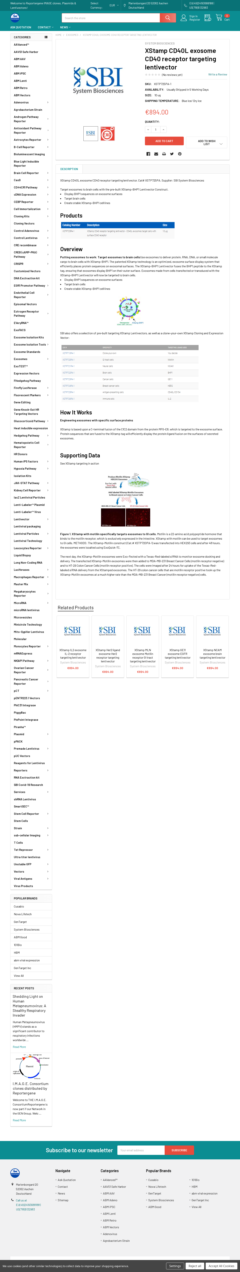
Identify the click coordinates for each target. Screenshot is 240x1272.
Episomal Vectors (25, 304)
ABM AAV (20, 59)
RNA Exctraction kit (27, 777)
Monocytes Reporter (27, 646)
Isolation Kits (22, 475)
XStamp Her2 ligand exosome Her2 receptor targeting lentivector (108, 655)
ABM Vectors (22, 95)
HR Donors (20, 454)
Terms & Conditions (38, 1258)
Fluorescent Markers (27, 395)
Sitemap (63, 1200)
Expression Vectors (26, 373)
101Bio (18, 945)
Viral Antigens (23, 878)
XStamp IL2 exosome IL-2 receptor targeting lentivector (72, 653)
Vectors (19, 871)
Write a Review (217, 74)
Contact (44, 27)
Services (19, 792)
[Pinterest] (179, 154)
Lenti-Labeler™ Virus (27, 512)
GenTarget (20, 921)
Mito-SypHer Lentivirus (29, 631)
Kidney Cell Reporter (27, 490)
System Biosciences (27, 929)
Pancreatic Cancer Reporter (26, 681)
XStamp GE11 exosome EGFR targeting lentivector (177, 653)
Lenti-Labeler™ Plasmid (29, 504)
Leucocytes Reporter (28, 548)
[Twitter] (172, 154)
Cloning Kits (21, 216)
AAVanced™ (21, 44)
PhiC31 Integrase (25, 705)
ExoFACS (20, 330)
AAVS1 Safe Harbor (26, 51)
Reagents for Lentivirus (29, 763)
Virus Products (23, 886)
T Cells (18, 842)
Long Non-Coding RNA (28, 562)
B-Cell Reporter (24, 147)
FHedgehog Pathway (27, 380)
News (64, 27)
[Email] (156, 154)
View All (19, 975)
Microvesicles (23, 617)
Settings (175, 1266)
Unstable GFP (22, 864)
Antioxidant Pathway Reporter (27, 130)
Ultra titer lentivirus (27, 857)
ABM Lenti (20, 80)
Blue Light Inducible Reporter (26, 163)
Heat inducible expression (31, 428)
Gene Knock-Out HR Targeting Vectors (26, 412)
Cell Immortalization (27, 209)
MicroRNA (20, 603)
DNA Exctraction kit (27, 278)
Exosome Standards (27, 351)
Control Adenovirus (26, 230)
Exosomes (20, 359)
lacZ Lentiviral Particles (29, 497)
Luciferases (21, 569)
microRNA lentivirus (27, 610)
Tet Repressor (23, 849)
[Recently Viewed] (210, 18)
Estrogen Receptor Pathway (26, 313)
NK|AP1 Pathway (24, 660)
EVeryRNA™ (21, 323)
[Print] (164, 154)
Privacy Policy (202, 1258)
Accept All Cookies (221, 1266)
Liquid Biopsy (22, 555)
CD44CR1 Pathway (25, 187)
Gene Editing (22, 402)
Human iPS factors (26, 461)
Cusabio (19, 906)
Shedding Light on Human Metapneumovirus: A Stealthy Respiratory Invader (29, 1005)
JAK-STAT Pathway (26, 483)
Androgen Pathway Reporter (26, 119)
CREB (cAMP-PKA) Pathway (25, 254)
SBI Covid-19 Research (28, 784)
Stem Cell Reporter (26, 813)
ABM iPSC (20, 73)
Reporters (20, 770)
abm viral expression (27, 960)
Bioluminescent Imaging (29, 154)
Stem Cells (21, 820)
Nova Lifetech (23, 914)
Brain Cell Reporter (26, 173)
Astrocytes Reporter (27, 139)
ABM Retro (21, 88)
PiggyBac (20, 712)
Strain (18, 828)
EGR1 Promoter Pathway (29, 285)
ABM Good (20, 937)
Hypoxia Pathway (25, 468)
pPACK (18, 741)
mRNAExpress (23, 653)
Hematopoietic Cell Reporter (26, 445)
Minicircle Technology (28, 624)
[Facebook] (148, 154)
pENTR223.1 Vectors (27, 698)
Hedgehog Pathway (26, 435)
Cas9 (17, 180)
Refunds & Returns (147, 1258)
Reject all (195, 1266)
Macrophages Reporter (29, 577)
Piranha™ (20, 727)
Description (69, 169)
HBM (17, 952)
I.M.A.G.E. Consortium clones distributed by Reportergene (31, 1088)
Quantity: (152, 121)
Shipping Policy (92, 1258)
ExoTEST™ (21, 366)
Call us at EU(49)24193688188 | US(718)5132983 (28, 1204)
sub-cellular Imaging (27, 835)
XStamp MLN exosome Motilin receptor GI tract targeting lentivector (143, 655)
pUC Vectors (22, 756)
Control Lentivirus (26, 237)
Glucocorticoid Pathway (29, 421)
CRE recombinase (25, 245)
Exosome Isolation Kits (29, 337)
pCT (16, 690)
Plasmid (19, 734)
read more (19, 1046)
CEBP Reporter (23, 201)
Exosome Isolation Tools (30, 344)
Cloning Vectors (24, 223)
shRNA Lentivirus (25, 799)
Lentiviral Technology (28, 540)
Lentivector (21, 519)
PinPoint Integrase (26, 719)
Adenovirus (21, 102)
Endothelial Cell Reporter (24, 295)
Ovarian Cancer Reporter (24, 670)
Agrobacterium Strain (28, 109)
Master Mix (21, 584)
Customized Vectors (27, 271)
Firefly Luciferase (25, 387)
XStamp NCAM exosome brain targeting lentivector (212, 653)
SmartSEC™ (21, 806)
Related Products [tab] (76, 607)
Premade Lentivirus (26, 748)
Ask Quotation (20, 27)
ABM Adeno (21, 66)
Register (194, 19)
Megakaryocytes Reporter (25, 593)
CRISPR (18, 263)
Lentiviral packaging (27, 526)
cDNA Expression (25, 194)
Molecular (20, 639)
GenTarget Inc (22, 968)
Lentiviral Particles (26, 533)
